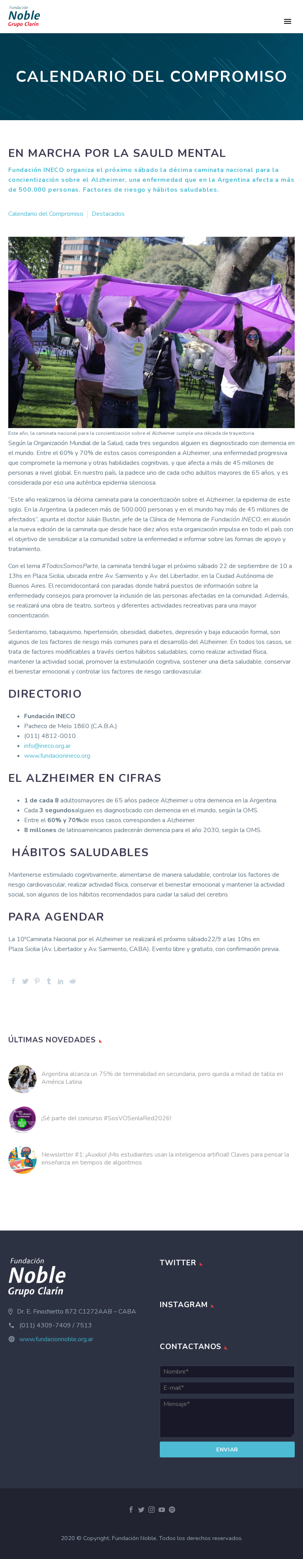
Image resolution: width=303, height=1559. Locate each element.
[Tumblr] (49, 981)
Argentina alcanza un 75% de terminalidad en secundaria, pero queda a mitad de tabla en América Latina (162, 1078)
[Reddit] (72, 981)
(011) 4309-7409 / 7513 (55, 1325)
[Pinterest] (37, 981)
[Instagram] (151, 1509)
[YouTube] (162, 1509)
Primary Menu (288, 21)
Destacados (108, 214)
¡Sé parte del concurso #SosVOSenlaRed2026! (106, 1118)
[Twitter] (25, 981)
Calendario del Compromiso (45, 214)
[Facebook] (13, 981)
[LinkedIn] (61, 981)
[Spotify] (172, 1509)
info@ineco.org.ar (47, 746)
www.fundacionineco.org (57, 755)
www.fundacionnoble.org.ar (56, 1339)
